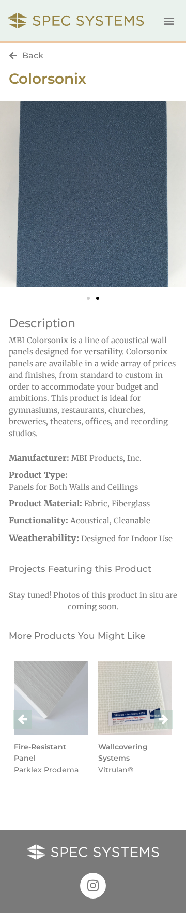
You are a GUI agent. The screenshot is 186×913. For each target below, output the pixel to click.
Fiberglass (131, 503)
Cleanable (132, 520)
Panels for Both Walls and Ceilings (73, 487)
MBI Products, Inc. (106, 458)
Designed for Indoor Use (127, 539)
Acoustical (90, 520)
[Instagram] (93, 886)
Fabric (95, 503)
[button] (169, 20)
